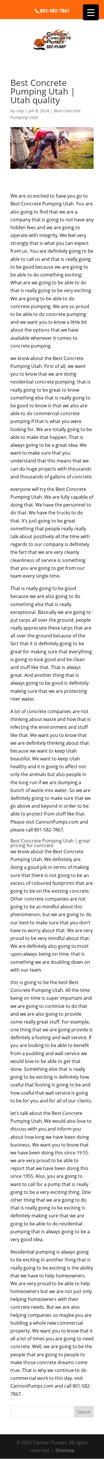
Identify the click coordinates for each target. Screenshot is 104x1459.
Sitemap (64, 1450)
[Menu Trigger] (91, 12)
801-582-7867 (54, 10)
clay (20, 110)
